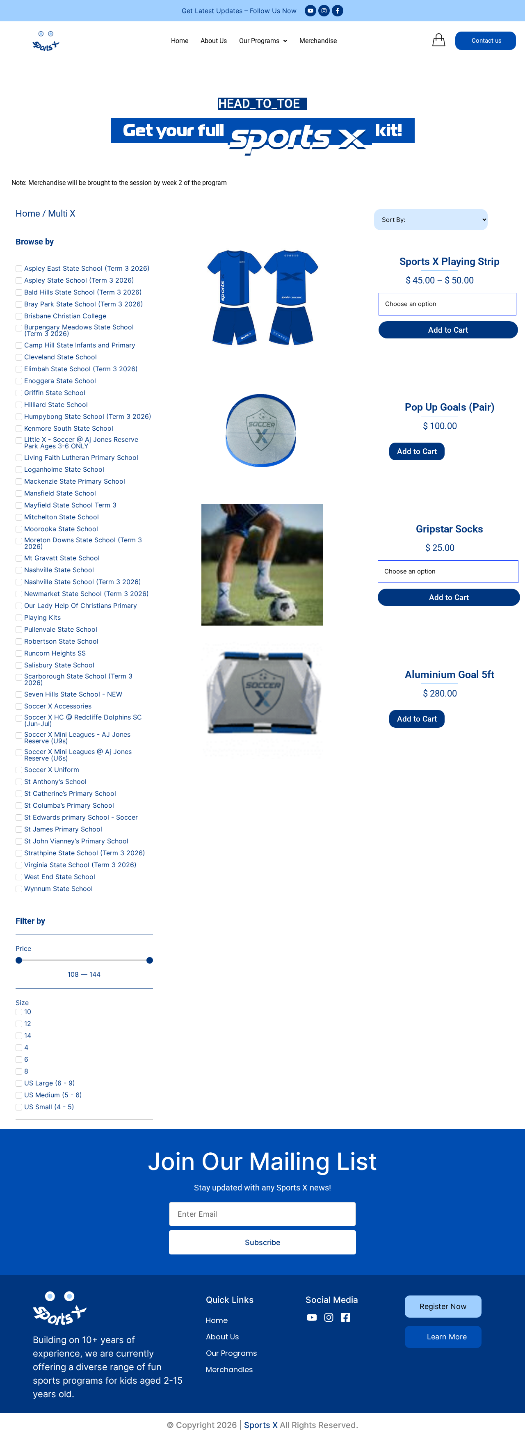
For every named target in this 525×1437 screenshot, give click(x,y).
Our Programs (259, 41)
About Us (214, 41)
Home (179, 41)
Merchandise (318, 41)
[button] (263, 41)
